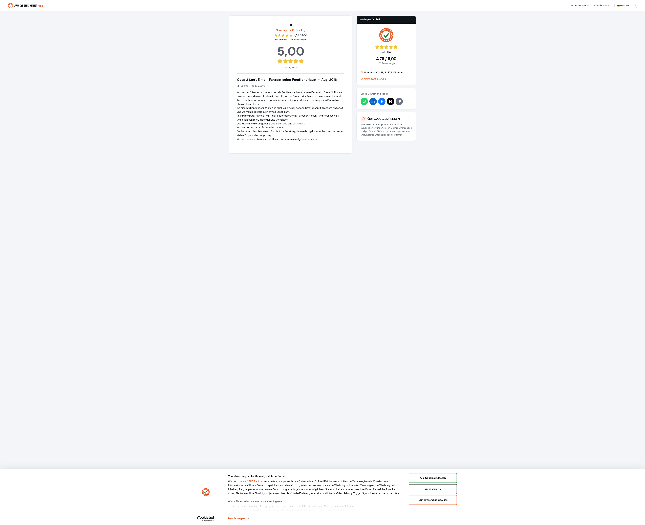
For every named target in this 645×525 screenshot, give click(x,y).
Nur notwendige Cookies (432, 499)
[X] (390, 101)
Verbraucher (603, 5)
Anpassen (431, 489)
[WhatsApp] (364, 101)
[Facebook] (381, 101)
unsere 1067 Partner (250, 481)
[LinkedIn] (373, 101)
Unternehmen (581, 5)
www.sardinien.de (375, 79)
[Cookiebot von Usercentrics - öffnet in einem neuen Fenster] (206, 518)
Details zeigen (236, 518)
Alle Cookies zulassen (433, 477)
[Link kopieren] (399, 101)
